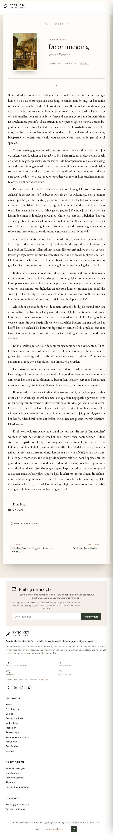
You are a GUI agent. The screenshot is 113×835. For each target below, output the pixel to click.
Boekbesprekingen (15, 768)
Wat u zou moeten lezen (18, 737)
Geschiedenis (13, 773)
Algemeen (84, 63)
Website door (50, 829)
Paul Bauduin (12, 746)
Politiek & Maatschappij (17, 787)
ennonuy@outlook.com (17, 804)
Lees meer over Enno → (39, 680)
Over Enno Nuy (13, 709)
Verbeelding (12, 723)
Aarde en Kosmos (15, 777)
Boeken (59, 24)
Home (47, 24)
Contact (10, 751)
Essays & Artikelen (15, 718)
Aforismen (11, 727)
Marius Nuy (11, 741)
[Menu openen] (107, 6)
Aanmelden (91, 616)
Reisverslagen (13, 732)
